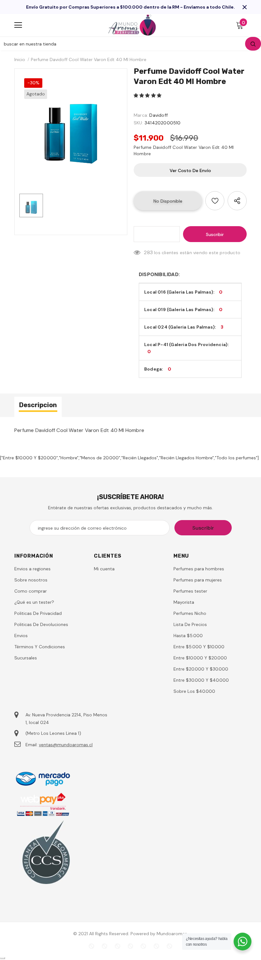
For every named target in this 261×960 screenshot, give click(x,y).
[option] (71, 125)
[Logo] (132, 25)
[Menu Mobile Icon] (18, 25)
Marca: (141, 115)
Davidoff (158, 115)
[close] (244, 7)
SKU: (138, 123)
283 (148, 252)
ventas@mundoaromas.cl (66, 745)
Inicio (19, 59)
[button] (148, 95)
